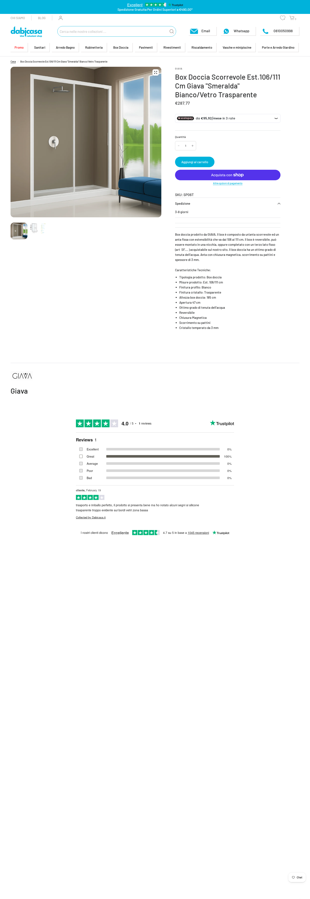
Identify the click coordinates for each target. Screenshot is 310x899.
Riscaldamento (201, 47)
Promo (19, 47)
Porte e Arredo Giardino (278, 47)
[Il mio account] (57, 17)
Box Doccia (120, 47)
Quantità (180, 137)
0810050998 (283, 30)
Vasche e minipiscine (237, 47)
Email (205, 30)
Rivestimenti (172, 47)
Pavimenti (146, 47)
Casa (13, 61)
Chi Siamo (18, 18)
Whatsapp (241, 30)
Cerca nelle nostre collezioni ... (83, 31)
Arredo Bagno (65, 47)
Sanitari (39, 47)
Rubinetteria (94, 47)
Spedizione (182, 203)
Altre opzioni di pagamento (228, 183)
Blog (42, 18)
